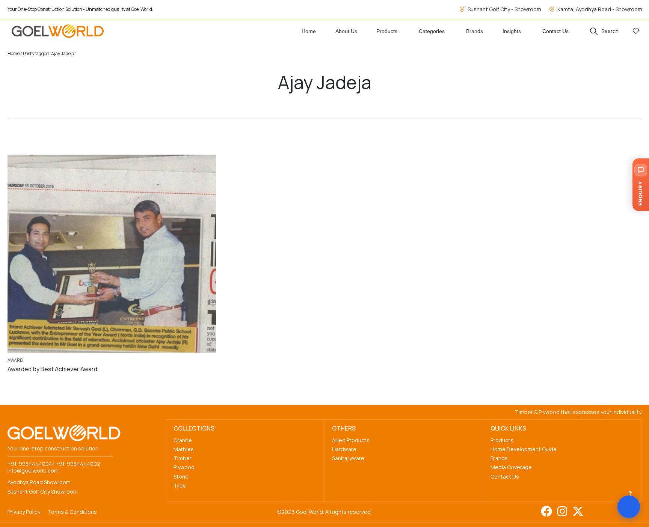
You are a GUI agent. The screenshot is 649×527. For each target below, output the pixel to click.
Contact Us (505, 476)
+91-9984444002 (78, 463)
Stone (181, 476)
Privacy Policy (24, 511)
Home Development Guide (524, 449)
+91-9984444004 (30, 463)
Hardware (344, 449)
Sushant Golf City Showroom (43, 491)
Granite (183, 440)
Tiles (180, 485)
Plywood (184, 467)
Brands (499, 458)
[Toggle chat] (628, 506)
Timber (183, 458)
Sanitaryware (348, 458)
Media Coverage (511, 467)
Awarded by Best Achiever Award (52, 369)
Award (15, 360)
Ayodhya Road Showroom (39, 482)
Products (502, 440)
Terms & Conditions (72, 511)
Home (14, 53)
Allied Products (351, 440)
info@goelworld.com (33, 470)
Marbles (184, 449)
